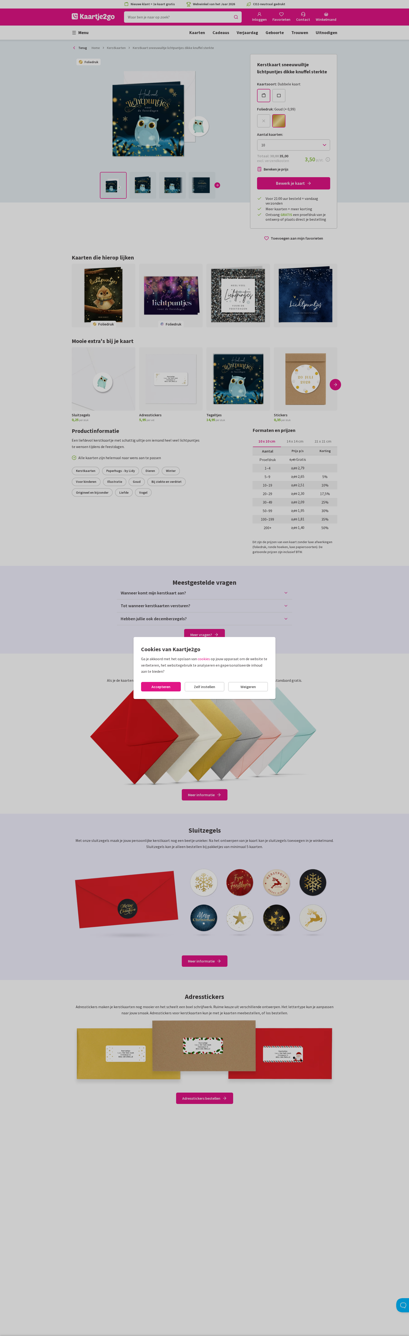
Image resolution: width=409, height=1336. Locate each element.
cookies (204, 658)
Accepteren (160, 686)
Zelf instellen (204, 686)
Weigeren (248, 686)
